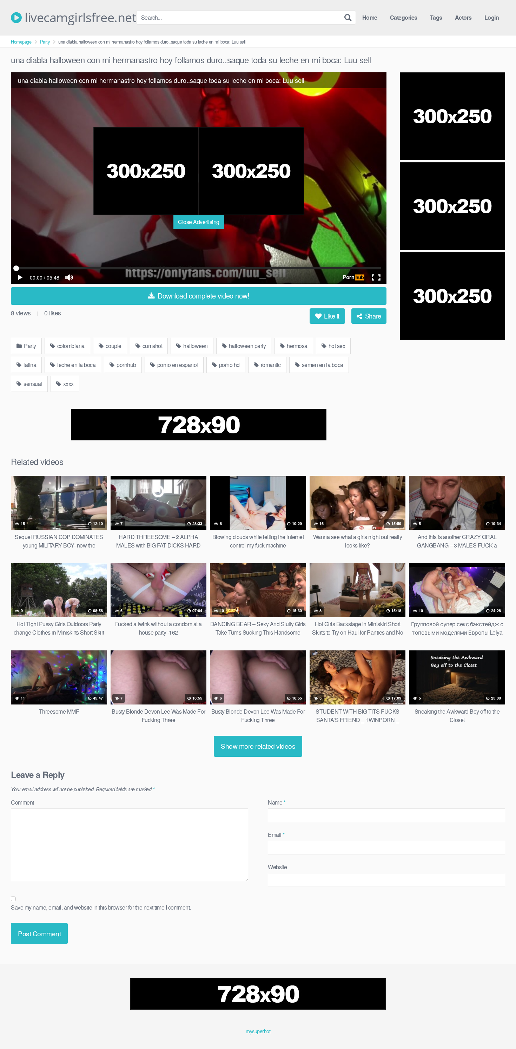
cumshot (151, 346)
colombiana (70, 346)
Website (277, 867)
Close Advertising (198, 222)
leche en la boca (76, 365)
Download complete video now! (203, 295)
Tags (436, 17)
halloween (195, 346)
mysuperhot (258, 1031)
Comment (22, 802)
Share (372, 315)
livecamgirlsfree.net (79, 17)
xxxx (68, 384)
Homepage (21, 41)
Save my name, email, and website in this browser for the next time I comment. (101, 907)
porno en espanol (177, 365)
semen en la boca (321, 365)
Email (276, 835)
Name (276, 802)
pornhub (125, 365)
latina (29, 365)
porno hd (229, 365)
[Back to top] (496, 1026)
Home (369, 17)
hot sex (336, 346)
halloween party (246, 346)
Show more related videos (258, 745)
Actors (463, 17)
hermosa (296, 346)
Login (491, 17)
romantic (270, 365)
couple (112, 346)
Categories (403, 17)
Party (45, 41)
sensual (32, 384)
